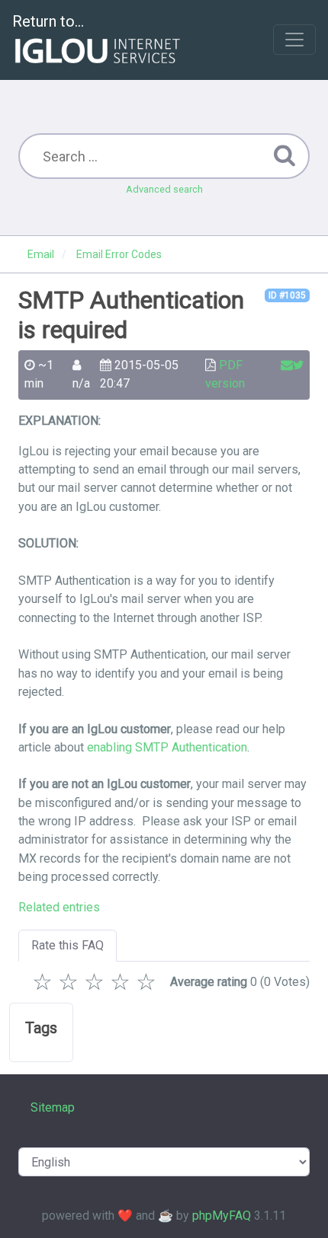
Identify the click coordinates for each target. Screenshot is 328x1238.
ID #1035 (287, 295)
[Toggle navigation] (294, 39)
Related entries (59, 907)
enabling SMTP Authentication (167, 747)
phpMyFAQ (221, 1215)
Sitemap (53, 1107)
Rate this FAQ (67, 945)
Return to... (48, 21)
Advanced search (164, 189)
